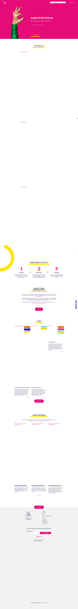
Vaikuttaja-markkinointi (39, 289)
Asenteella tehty (39, 262)
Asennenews (39, 415)
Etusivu (43, 511)
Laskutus (32, 602)
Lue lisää (39, 309)
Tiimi (43, 517)
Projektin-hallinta (27, 329)
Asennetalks (53, 2)
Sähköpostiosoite (30, 531)
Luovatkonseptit (27, 327)
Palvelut (39, 46)
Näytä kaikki (39, 495)
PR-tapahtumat (44, 326)
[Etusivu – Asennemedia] (4, 2)
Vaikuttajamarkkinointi (27, 331)
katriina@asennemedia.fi (28, 519)
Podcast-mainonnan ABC (61, 2)
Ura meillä (44, 520)
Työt (39, 321)
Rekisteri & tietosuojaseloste (37, 602)
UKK (43, 524)
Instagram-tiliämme (43, 420)
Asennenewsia (37, 420)
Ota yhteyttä (35, 34)
